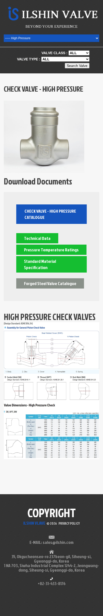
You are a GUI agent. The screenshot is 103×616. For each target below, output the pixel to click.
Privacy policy (69, 523)
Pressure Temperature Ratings (51, 250)
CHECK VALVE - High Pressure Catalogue (50, 214)
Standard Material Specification (40, 264)
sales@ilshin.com (58, 542)
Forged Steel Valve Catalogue (50, 283)
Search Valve (77, 66)
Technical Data (37, 238)
